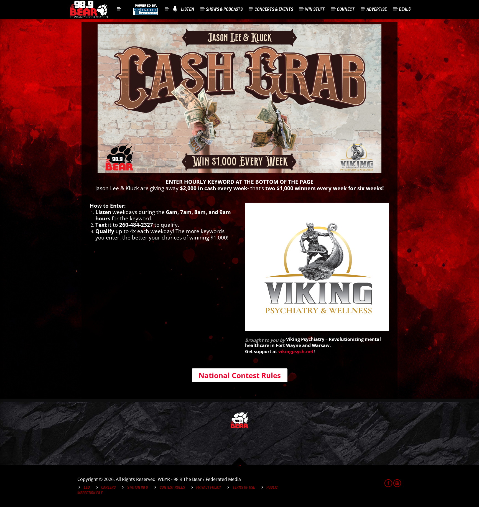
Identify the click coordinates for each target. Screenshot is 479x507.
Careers (108, 487)
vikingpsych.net (296, 351)
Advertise (376, 9)
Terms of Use (244, 487)
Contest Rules (172, 487)
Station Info (137, 487)
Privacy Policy (208, 487)
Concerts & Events (273, 9)
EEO (87, 487)
